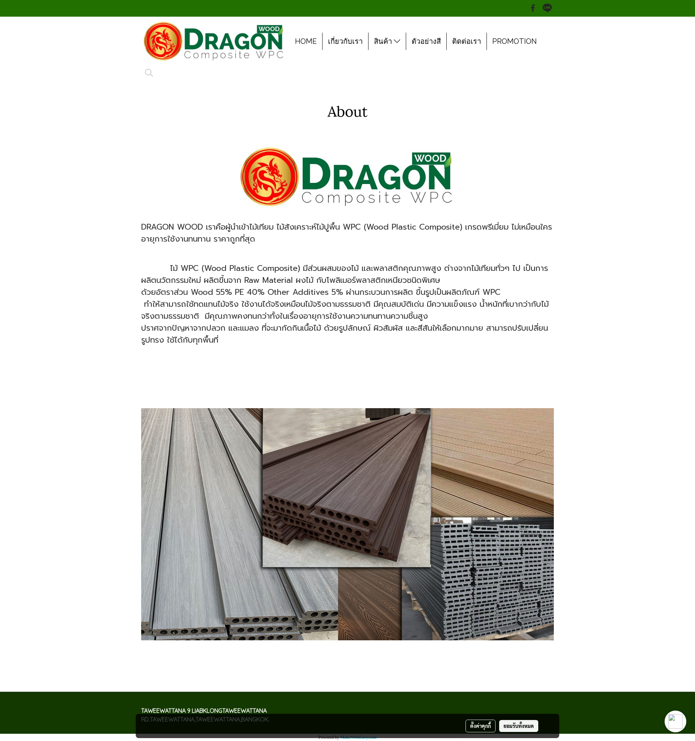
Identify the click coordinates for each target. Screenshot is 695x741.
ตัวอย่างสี (426, 41)
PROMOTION (514, 41)
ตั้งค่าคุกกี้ (480, 726)
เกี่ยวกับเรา (345, 41)
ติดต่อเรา (466, 41)
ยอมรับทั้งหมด (519, 726)
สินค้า (384, 41)
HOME (306, 41)
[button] (149, 73)
